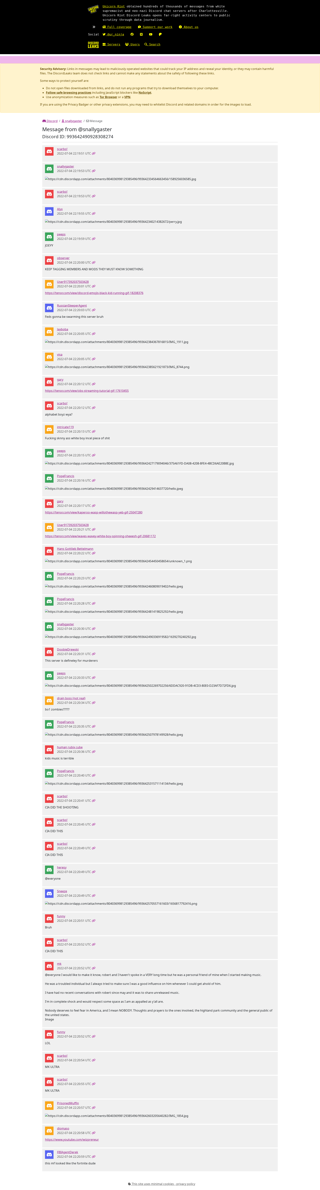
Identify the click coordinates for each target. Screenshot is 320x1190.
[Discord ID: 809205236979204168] (49, 331)
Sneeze (62, 891)
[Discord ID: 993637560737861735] (49, 1154)
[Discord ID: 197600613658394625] (49, 211)
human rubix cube (70, 747)
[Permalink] (93, 153)
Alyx (60, 209)
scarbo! (62, 149)
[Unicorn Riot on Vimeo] (141, 34)
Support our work (156, 27)
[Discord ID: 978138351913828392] (49, 869)
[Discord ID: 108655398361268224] (49, 966)
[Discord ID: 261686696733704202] (49, 169)
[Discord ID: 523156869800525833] (49, 356)
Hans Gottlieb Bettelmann (75, 549)
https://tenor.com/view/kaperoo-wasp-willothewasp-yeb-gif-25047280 (93, 512)
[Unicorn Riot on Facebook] (132, 34)
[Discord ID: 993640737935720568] (49, 429)
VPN (127, 97)
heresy (61, 867)
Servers (113, 44)
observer (63, 258)
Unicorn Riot (114, 6)
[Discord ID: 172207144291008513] (49, 1105)
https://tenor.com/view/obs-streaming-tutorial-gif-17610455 (87, 391)
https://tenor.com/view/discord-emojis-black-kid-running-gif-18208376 (94, 293)
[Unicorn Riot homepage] (93, 9)
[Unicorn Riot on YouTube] (150, 34)
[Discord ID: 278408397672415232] (49, 478)
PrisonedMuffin (68, 1103)
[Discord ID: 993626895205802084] (49, 918)
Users (134, 44)
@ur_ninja (115, 34)
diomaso (63, 1128)
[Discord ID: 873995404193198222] (49, 236)
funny (61, 916)
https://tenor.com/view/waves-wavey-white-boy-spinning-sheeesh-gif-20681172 (100, 536)
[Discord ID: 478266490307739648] (49, 700)
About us (190, 27)
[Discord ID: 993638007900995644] (49, 260)
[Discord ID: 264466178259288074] (49, 749)
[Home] (93, 45)
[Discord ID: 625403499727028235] (49, 308)
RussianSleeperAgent (72, 305)
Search (153, 44)
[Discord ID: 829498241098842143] (49, 284)
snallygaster (73, 121)
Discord (52, 121)
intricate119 (65, 427)
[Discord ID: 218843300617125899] (49, 551)
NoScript (145, 93)
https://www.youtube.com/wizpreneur (72, 1140)
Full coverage (118, 27)
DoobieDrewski (68, 649)
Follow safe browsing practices (68, 93)
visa (59, 354)
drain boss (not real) (71, 698)
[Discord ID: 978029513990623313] (49, 1130)
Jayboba (62, 329)
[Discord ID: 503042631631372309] (49, 651)
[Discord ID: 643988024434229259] (49, 151)
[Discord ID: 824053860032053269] (49, 382)
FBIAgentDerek (67, 1152)
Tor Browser (108, 97)
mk (59, 964)
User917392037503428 (73, 282)
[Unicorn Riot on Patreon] (160, 34)
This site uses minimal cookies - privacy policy (163, 1184)
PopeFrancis (65, 476)
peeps (61, 234)
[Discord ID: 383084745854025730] (49, 893)
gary (60, 379)
